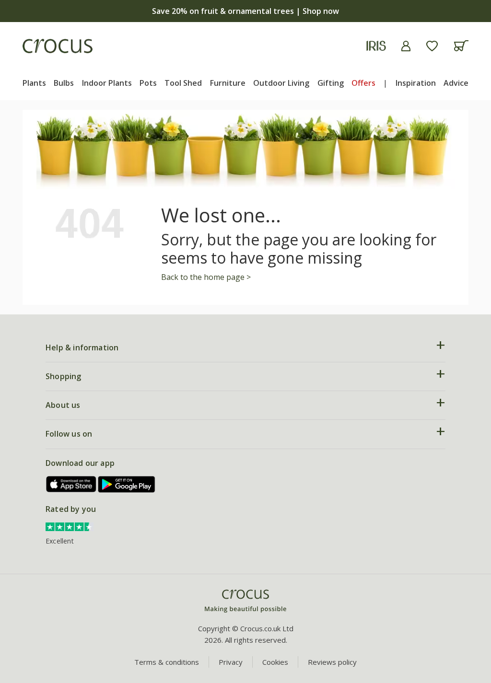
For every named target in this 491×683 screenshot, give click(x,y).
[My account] (405, 46)
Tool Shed (183, 83)
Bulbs (64, 83)
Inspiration (416, 83)
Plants (34, 83)
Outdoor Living (281, 83)
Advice (456, 83)
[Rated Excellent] (70, 526)
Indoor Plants (107, 83)
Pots (148, 83)
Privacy (231, 662)
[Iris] (376, 46)
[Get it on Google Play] (126, 484)
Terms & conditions (166, 662)
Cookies (275, 662)
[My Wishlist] (432, 46)
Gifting (330, 83)
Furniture (228, 83)
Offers (363, 83)
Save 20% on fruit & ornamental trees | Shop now (245, 11)
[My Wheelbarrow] (461, 45)
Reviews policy (332, 662)
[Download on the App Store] (71, 484)
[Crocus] (58, 46)
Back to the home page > (206, 277)
